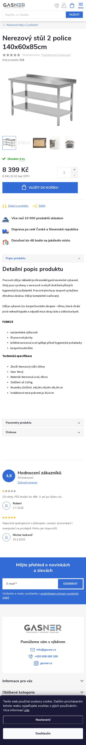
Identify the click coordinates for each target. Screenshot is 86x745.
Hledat (74, 14)
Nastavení (43, 720)
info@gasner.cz (46, 650)
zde (26, 710)
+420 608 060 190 (46, 656)
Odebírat (70, 584)
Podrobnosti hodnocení (56, 55)
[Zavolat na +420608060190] (56, 5)
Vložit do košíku (43, 187)
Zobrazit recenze (27, 482)
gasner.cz (46, 663)
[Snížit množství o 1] (74, 175)
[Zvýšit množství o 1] (74, 170)
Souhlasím (43, 733)
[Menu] (80, 5)
